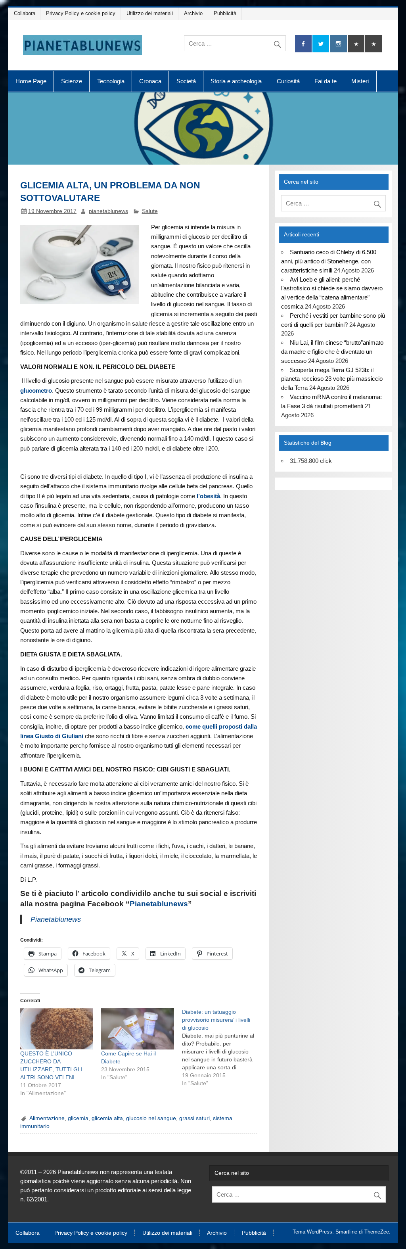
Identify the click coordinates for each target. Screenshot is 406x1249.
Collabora (24, 13)
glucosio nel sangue (151, 1118)
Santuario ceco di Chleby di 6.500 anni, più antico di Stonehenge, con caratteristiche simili (328, 261)
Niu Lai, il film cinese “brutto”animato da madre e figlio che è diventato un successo (332, 351)
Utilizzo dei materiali (149, 13)
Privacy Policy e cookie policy (80, 13)
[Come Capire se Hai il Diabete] (137, 1028)
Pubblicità (225, 13)
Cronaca (150, 81)
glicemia (78, 1118)
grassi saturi (194, 1118)
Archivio (193, 13)
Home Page (30, 81)
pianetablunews (108, 211)
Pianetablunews (159, 904)
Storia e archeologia (236, 81)
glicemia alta (107, 1118)
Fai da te (325, 81)
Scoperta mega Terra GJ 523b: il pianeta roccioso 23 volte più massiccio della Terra (332, 378)
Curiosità (288, 81)
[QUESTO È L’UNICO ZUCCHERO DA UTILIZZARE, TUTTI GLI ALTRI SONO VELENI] (56, 1028)
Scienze (71, 81)
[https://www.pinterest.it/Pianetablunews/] (356, 43)
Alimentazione (47, 1118)
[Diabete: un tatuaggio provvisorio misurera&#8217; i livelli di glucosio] (222, 1047)
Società (186, 81)
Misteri (360, 81)
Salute (150, 211)
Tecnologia (110, 81)
